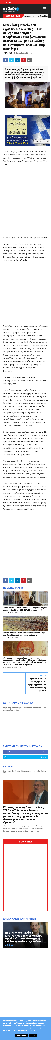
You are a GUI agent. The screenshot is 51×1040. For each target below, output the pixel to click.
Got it (32, 1035)
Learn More (21, 1035)
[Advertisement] (25, 200)
